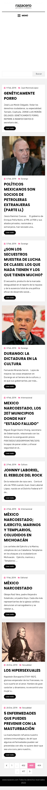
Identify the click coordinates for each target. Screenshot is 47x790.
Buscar (39, 74)
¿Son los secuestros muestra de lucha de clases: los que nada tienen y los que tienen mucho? (23, 262)
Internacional (26, 398)
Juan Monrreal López (29, 88)
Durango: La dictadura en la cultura (20, 358)
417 (24, 771)
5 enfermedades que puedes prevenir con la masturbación (20, 721)
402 (24, 765)
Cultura (24, 465)
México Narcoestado (18, 586)
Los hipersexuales (22, 670)
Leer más (10, 128)
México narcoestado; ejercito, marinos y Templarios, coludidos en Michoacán (22, 527)
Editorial (24, 578)
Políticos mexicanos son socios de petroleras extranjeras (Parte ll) (19, 197)
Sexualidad (26, 665)
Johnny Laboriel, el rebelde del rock (23, 473)
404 (40, 765)
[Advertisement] (23, 42)
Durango (24, 179)
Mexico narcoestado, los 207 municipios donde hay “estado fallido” (22, 413)
